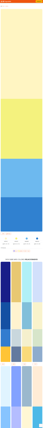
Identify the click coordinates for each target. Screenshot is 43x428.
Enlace (9, 233)
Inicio (3, 6)
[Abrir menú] (1, 1)
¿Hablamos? (39, 1)
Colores (6, 6)
